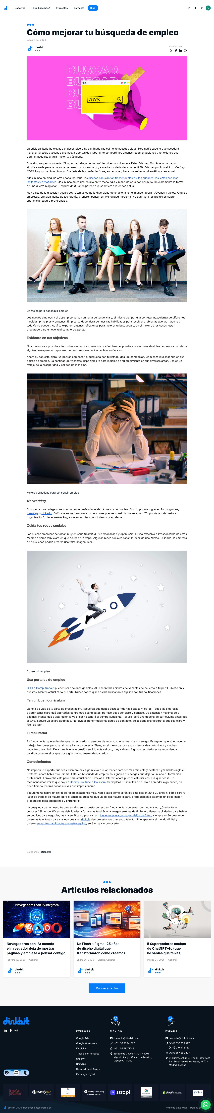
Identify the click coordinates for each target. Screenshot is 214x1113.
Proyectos (62, 8)
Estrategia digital (85, 1074)
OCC (30, 688)
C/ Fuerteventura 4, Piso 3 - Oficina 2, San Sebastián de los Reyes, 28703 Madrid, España (189, 1061)
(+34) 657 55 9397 (179, 1043)
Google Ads (82, 1038)
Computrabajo (45, 688)
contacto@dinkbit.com (126, 1038)
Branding (81, 1063)
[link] (189, 8)
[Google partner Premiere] (146, 1092)
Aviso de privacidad (177, 1107)
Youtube (85, 782)
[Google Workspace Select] (68, 1092)
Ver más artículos (107, 988)
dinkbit (85, 819)
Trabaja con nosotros (87, 1053)
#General (46, 851)
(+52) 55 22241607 (124, 1043)
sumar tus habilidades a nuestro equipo (61, 823)
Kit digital (81, 1048)
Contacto (79, 8)
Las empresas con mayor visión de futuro (126, 815)
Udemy (74, 782)
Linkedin (46, 513)
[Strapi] (120, 1092)
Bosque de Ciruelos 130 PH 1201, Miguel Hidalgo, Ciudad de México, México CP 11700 (133, 1057)
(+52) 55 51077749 (124, 1048)
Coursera (100, 782)
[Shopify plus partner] (41, 1092)
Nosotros (20, 8)
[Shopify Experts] (172, 1092)
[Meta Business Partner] (198, 1092)
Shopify (80, 1058)
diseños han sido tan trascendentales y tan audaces (120, 178)
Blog (92, 8)
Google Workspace (86, 1043)
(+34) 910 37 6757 (179, 1047)
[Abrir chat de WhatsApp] (206, 1105)
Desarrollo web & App (88, 1069)
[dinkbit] (6, 8)
